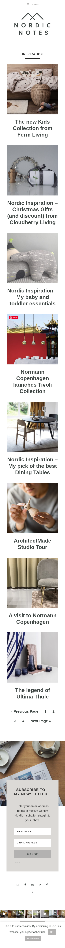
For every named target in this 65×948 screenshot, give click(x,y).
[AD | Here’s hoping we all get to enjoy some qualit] (4, 914)
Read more (33, 938)
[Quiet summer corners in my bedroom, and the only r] (36, 914)
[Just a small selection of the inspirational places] (28, 914)
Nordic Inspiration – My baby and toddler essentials (32, 297)
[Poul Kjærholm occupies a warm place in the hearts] (12, 914)
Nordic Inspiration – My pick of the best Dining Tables (32, 465)
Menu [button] (35, 4)
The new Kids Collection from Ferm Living (32, 128)
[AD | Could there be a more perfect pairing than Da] (61, 914)
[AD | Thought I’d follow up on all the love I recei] (20, 914)
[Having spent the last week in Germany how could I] (53, 914)
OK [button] (51, 932)
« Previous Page (24, 711)
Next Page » (41, 721)
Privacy (18, 862)
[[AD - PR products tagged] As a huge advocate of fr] (45, 914)
